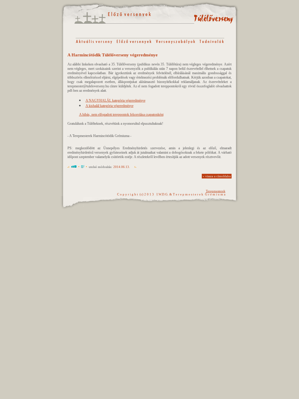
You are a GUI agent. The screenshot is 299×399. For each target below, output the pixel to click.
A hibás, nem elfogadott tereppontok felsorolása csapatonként (121, 114)
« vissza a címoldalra (217, 176)
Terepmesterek (215, 191)
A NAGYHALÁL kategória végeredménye (115, 100)
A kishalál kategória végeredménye (109, 106)
